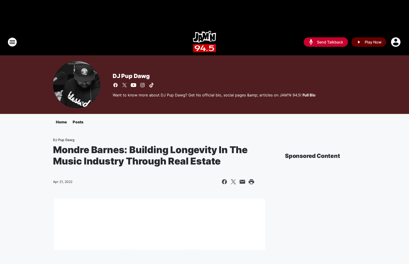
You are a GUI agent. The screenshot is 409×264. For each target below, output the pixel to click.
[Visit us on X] (124, 85)
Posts (78, 122)
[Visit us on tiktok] (151, 85)
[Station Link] (204, 42)
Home (61, 122)
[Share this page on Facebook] (224, 181)
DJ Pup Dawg (131, 76)
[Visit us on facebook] (115, 85)
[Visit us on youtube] (133, 85)
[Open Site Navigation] (12, 42)
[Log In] (396, 42)
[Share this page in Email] (242, 181)
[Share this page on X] (233, 181)
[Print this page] (251, 181)
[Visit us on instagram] (142, 85)
